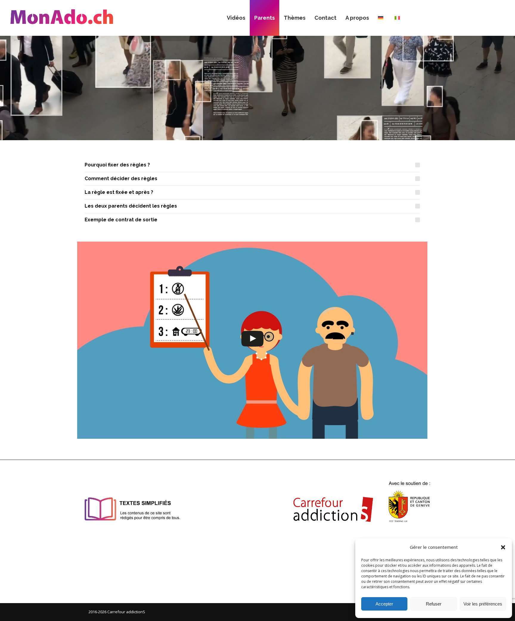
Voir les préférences (482, 603)
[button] (503, 547)
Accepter (384, 603)
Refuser (433, 603)
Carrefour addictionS (126, 611)
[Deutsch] (381, 18)
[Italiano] (398, 18)
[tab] (252, 165)
